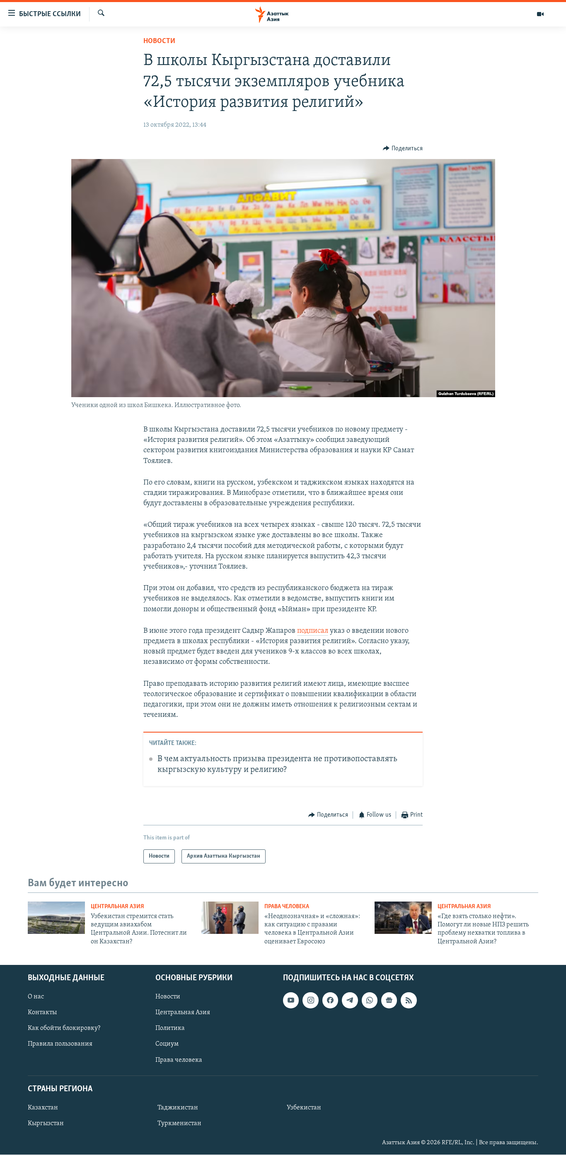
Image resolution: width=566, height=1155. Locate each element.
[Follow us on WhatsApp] (369, 1000)
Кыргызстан (46, 1123)
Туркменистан (179, 1123)
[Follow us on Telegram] (350, 1000)
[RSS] (408, 1000)
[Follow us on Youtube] (291, 1000)
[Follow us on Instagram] (310, 1000)
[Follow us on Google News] (389, 1000)
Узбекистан (304, 1107)
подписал (312, 631)
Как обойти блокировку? (64, 1028)
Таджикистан (177, 1107)
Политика (170, 1028)
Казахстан (43, 1107)
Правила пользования (60, 1044)
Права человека (286, 907)
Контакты (42, 1012)
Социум (167, 1044)
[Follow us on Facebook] (330, 1000)
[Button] (403, 148)
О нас (36, 996)
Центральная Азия (117, 907)
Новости (159, 41)
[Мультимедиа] (540, 14)
